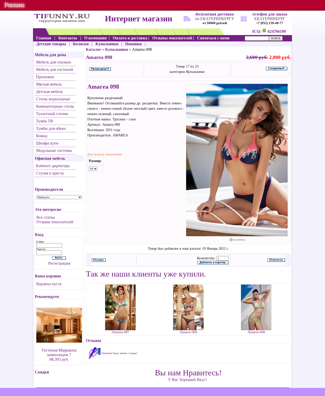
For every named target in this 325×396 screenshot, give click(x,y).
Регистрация (59, 263)
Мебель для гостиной (54, 69)
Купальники (116, 49)
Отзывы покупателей (54, 222)
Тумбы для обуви (51, 128)
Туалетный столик (52, 114)
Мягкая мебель (49, 84)
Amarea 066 (256, 332)
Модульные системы (54, 150)
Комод (41, 136)
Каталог (93, 49)
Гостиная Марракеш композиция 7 (59, 352)
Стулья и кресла (50, 173)
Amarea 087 (120, 332)
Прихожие (45, 77)
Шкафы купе (47, 143)
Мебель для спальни (53, 62)
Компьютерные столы (55, 106)
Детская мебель (49, 91)
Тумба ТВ (44, 121)
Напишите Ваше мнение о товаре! (119, 353)
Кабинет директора (53, 166)
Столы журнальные (53, 99)
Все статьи (45, 217)
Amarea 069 (188, 332)
